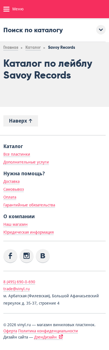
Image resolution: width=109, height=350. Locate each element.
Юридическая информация (28, 232)
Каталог (33, 47)
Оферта (10, 331)
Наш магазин (15, 224)
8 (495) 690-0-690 (19, 282)
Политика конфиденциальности (48, 331)
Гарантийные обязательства (29, 205)
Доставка (11, 181)
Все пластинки (16, 154)
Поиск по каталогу (33, 30)
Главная (10, 47)
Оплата (9, 197)
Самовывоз (13, 189)
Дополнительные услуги (26, 162)
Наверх (19, 121)
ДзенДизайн (45, 337)
